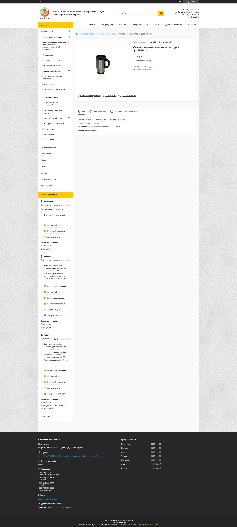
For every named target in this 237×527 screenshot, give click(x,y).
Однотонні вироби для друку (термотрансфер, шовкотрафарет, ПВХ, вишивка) (54, 46)
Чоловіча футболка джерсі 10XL (54, 216)
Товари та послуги (86, 34)
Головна (91, 25)
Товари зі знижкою (140, 25)
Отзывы (44, 173)
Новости (44, 160)
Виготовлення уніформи (52, 118)
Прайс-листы (46, 153)
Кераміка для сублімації (105, 34)
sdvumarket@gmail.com (47, 499)
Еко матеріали (48, 84)
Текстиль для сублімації (52, 37)
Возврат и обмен (47, 186)
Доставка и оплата (48, 179)
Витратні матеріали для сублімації (52, 77)
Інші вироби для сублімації (53, 66)
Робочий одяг (48, 140)
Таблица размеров (48, 147)
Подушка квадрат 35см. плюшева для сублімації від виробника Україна (55, 268)
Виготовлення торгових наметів (52, 111)
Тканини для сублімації (51, 71)
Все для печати (47, 31)
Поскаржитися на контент (128, 525)
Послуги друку (48, 129)
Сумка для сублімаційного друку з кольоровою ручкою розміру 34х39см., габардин (55, 276)
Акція (156, 25)
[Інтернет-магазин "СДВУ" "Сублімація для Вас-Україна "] (44, 13)
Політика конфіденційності (148, 525)
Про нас (122, 25)
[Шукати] (161, 13)
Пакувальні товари (50, 97)
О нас (43, 166)
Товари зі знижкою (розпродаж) (50, 104)
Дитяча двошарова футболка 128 (56, 361)
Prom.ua (130, 520)
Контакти (192, 25)
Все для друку (107, 25)
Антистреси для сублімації (53, 124)
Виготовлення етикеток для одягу (53, 91)
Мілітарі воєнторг (49, 134)
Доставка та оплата (173, 25)
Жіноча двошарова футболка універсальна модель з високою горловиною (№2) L (56, 354)
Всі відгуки (45, 416)
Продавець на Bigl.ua (118, 522)
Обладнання (47, 55)
